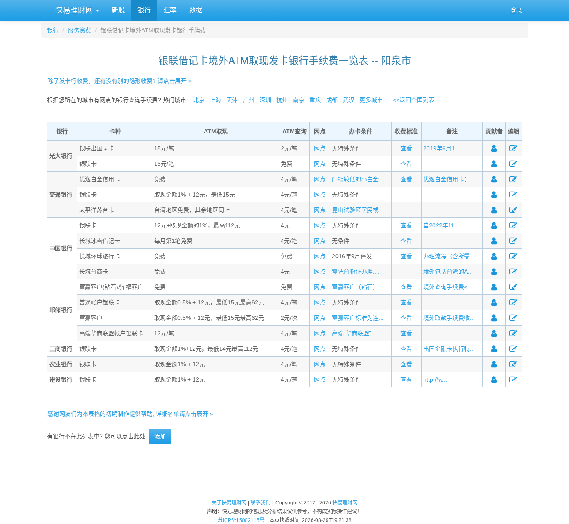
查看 (406, 148)
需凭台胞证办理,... (355, 271)
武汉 (348, 100)
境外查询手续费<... (447, 287)
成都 (332, 100)
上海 (215, 100)
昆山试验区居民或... (358, 210)
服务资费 (79, 30)
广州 (249, 100)
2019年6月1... (441, 148)
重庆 (315, 100)
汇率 (170, 10)
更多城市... (373, 100)
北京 (199, 100)
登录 (516, 10)
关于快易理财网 (229, 503)
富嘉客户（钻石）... (358, 287)
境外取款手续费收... (449, 317)
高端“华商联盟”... (354, 333)
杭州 (282, 100)
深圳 (265, 100)
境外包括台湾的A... (448, 271)
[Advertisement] (284, 472)
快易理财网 (74, 10)
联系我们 (260, 503)
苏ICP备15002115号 (241, 520)
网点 (320, 148)
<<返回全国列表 (413, 100)
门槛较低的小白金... (358, 179)
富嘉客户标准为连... (358, 317)
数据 (195, 10)
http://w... (435, 379)
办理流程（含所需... (449, 256)
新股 (118, 10)
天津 (232, 100)
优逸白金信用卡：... (449, 179)
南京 (298, 100)
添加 (160, 436)
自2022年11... (441, 225)
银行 (144, 10)
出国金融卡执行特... (449, 348)
